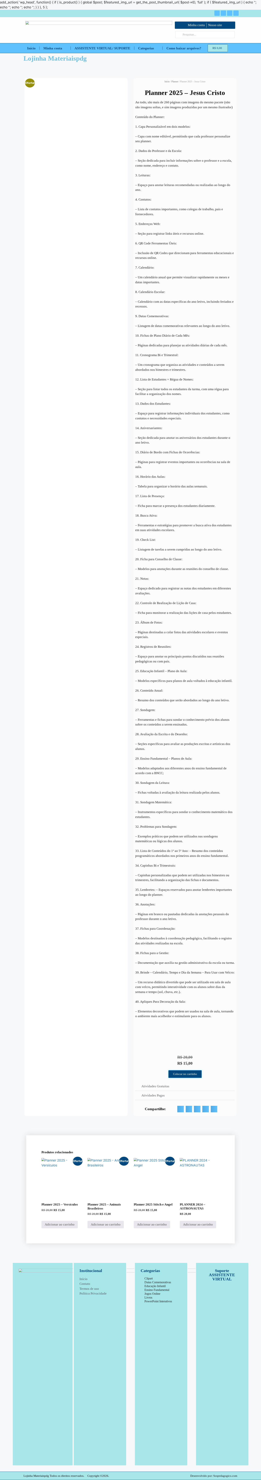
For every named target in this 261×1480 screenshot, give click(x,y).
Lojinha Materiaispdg (55, 58)
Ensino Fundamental (156, 1289)
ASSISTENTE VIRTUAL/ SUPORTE (102, 48)
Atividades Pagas (153, 1095)
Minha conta (52, 48)
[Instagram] (223, 13)
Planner (174, 81)
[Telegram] (229, 13)
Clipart (148, 1278)
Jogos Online (152, 1293)
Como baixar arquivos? (183, 48)
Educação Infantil (155, 1286)
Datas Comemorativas (157, 1282)
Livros (148, 1297)
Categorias (146, 48)
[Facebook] (217, 13)
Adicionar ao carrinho (60, 1224)
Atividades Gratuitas (155, 1086)
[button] (185, 1086)
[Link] (236, 13)
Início (31, 48)
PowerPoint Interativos (158, 1301)
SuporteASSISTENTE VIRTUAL (222, 1274)
